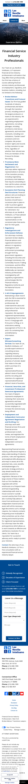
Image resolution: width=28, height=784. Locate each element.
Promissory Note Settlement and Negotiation (12, 164)
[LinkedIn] (14, 693)
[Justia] (18, 693)
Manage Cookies (19, 730)
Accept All (10, 774)
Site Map (14, 708)
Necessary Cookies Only (9, 779)
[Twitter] (10, 693)
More (23, 20)
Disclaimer (14, 703)
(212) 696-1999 (13, 666)
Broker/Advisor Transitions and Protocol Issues (15, 99)
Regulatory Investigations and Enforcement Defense (13, 230)
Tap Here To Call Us (14, 5)
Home (5, 20)
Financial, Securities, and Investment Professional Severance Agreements (15, 389)
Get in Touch (14, 565)
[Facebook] (6, 693)
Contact (5, 545)
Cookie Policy (8, 730)
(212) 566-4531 (11, 668)
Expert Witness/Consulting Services (13, 341)
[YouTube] (22, 693)
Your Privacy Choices (13, 727)
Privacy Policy (14, 705)
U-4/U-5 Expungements (14, 293)
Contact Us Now (14, 638)
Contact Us (14, 20)
